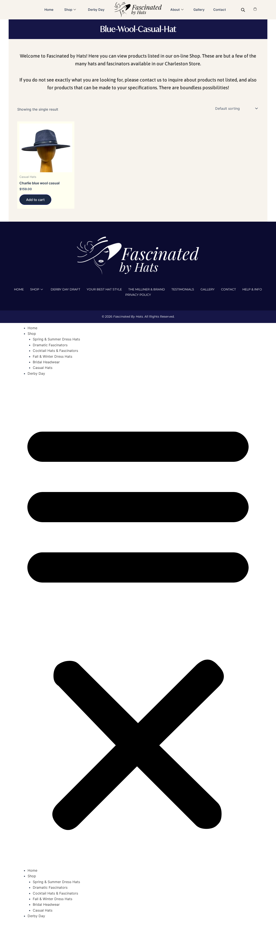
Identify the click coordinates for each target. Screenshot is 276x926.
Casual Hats (42, 367)
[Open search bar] (243, 10)
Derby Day (96, 10)
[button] (138, 624)
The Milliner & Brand (146, 289)
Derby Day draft (65, 289)
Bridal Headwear (46, 362)
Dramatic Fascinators (50, 345)
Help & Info (252, 289)
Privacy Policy (138, 295)
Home (48, 10)
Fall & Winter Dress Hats (52, 356)
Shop (34, 289)
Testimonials (182, 289)
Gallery (199, 10)
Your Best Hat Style (104, 289)
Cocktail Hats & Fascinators (55, 350)
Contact (219, 10)
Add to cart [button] (35, 199)
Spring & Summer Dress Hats (56, 339)
